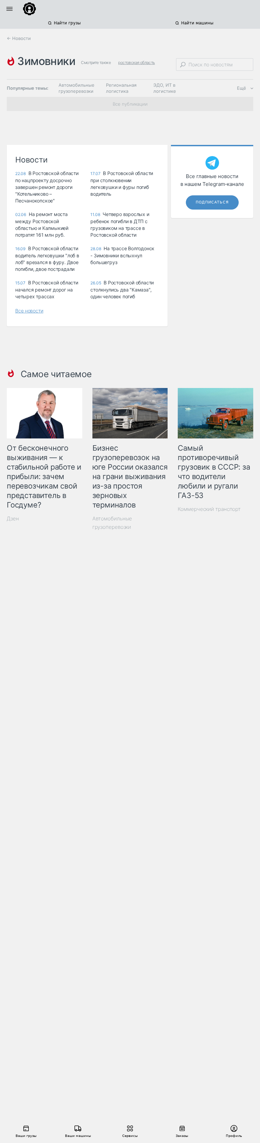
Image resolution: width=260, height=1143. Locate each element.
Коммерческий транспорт (209, 509)
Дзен (13, 518)
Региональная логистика (121, 88)
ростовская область (136, 62)
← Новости (19, 38)
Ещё (241, 88)
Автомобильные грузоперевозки (76, 88)
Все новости (29, 311)
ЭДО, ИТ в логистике (164, 88)
